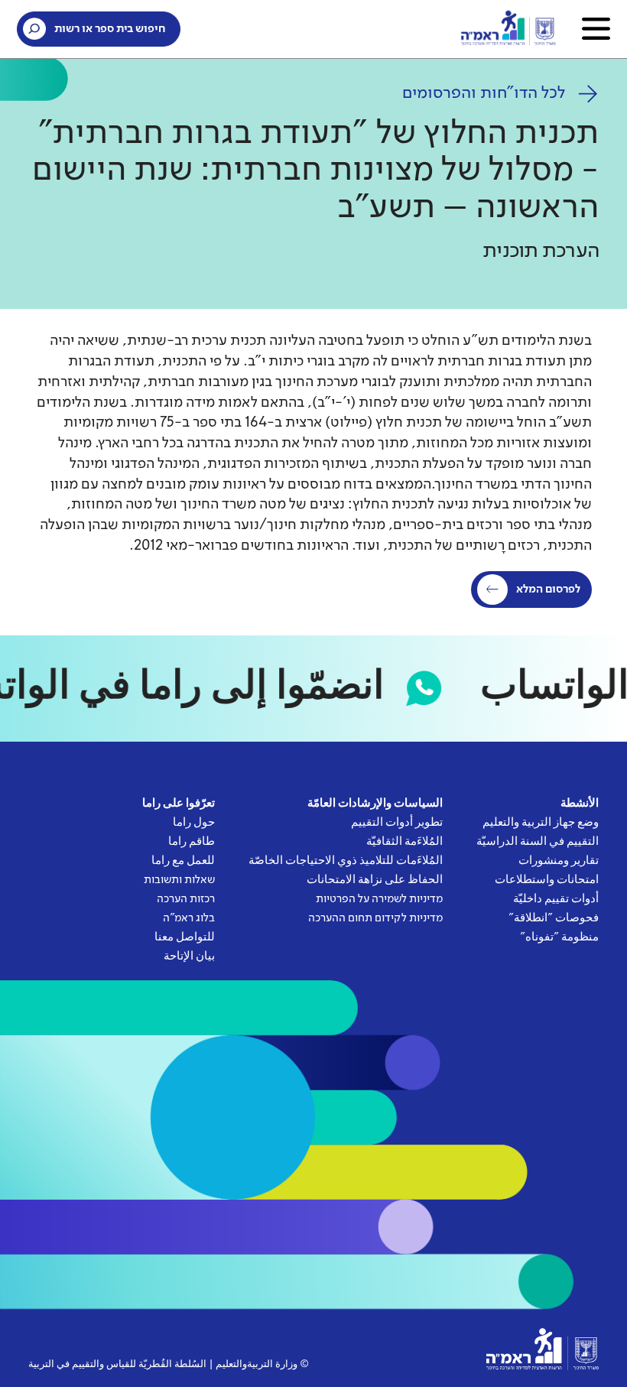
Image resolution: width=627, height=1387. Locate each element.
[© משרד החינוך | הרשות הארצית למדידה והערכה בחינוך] (542, 1349)
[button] (596, 29)
